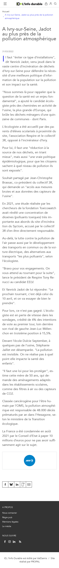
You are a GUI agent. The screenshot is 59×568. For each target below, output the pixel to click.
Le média (6, 526)
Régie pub (7, 517)
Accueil (5, 11)
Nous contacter (9, 512)
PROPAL (35, 561)
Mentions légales (10, 521)
